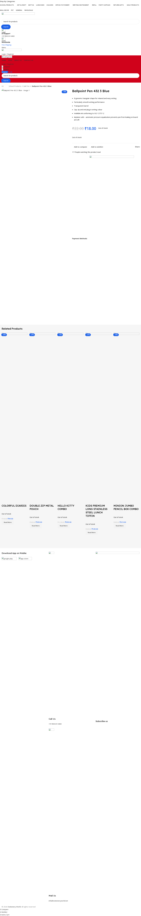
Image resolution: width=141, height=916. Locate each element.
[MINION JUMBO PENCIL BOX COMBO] (126, 415)
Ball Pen (26, 86)
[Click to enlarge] (6, 87)
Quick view (10, 501)
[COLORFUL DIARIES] (14, 415)
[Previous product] (132, 86)
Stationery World (14, 907)
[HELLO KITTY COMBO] (70, 415)
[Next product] (138, 86)
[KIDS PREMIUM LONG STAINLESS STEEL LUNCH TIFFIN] (98, 415)
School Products (15, 86)
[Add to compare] (4, 501)
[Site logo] (18, 15)
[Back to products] (135, 86)
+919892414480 (8, 36)
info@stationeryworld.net (58, 901)
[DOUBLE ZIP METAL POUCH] (42, 415)
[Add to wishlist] (16, 501)
